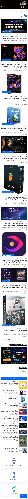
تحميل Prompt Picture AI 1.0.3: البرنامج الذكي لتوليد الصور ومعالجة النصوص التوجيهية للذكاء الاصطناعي (14, 287)
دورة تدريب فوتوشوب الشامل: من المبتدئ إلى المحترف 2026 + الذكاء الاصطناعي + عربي (10, 418)
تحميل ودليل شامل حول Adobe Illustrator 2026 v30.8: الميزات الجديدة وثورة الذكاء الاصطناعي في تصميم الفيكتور (14, 66)
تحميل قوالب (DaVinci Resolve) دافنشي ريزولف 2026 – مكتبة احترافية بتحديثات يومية (9, 425)
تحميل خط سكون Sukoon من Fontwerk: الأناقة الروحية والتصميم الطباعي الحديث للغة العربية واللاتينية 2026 (10, 438)
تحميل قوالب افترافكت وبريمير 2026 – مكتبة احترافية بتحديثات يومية (10, 391)
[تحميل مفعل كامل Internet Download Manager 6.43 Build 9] (23, 399)
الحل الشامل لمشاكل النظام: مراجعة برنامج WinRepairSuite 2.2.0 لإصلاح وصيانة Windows (14, 224)
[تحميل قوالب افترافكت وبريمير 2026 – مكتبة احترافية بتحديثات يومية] (23, 392)
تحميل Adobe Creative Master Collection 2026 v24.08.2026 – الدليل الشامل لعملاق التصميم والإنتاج (14, 98)
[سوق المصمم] (23, 3)
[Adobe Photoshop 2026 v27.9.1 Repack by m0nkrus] (23, 405)
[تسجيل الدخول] (21, 7)
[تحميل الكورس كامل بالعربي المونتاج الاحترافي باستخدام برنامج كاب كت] (23, 432)
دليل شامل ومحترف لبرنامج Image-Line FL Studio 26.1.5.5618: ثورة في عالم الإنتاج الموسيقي (15, 199)
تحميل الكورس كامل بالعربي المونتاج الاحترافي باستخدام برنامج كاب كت (10, 431)
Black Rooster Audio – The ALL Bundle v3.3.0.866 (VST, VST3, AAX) (16, 331)
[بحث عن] (2, 7)
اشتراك (23, 495)
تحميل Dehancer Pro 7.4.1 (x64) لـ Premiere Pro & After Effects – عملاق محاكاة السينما (15, 37)
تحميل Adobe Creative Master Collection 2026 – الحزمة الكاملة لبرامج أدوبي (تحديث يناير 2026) (9, 411)
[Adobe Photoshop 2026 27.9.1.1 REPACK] (23, 450)
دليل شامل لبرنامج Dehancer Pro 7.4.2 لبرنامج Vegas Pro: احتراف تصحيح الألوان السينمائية (15, 158)
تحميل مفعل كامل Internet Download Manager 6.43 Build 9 (14, 129)
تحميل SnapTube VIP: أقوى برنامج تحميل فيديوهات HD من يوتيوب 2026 (9, 382)
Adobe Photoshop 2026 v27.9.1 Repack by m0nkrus (11, 404)
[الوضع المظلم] (23, 7)
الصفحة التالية (7, 339)
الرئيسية (24, 11)
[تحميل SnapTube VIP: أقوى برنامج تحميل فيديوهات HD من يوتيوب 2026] (23, 385)
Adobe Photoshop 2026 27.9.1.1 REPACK (11, 449)
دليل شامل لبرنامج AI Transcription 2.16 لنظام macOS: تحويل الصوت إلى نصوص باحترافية (14, 261)
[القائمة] (26, 7)
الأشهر (14, 378)
